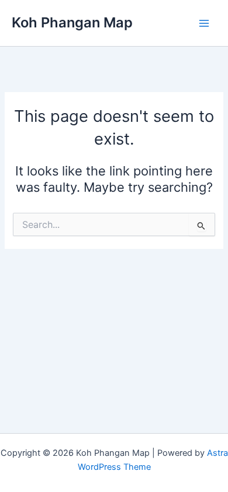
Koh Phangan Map (72, 22)
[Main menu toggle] (204, 23)
